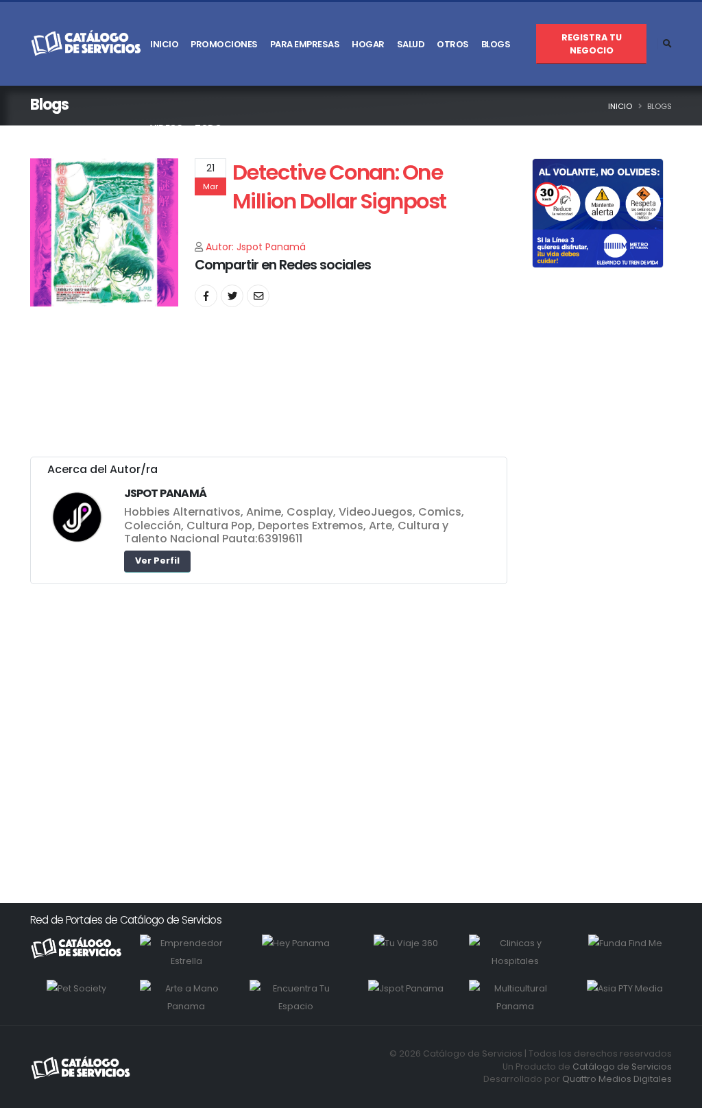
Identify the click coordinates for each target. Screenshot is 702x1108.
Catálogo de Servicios (622, 1066)
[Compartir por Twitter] (232, 296)
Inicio (164, 44)
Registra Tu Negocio (591, 44)
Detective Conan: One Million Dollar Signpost (339, 187)
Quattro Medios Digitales (617, 1079)
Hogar (368, 44)
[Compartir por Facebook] (206, 296)
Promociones (224, 44)
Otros (453, 44)
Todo (208, 127)
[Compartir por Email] (258, 296)
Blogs (496, 44)
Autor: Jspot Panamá (256, 247)
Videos (166, 127)
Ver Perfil (157, 560)
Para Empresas (305, 44)
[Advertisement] (268, 727)
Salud (411, 44)
